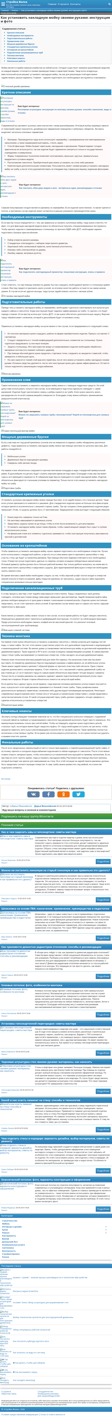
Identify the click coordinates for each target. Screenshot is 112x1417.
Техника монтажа (15, 55)
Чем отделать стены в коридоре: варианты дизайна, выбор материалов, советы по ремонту (55, 1140)
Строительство (9, 1220)
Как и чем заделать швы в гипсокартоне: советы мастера (38, 832)
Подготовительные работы (19, 38)
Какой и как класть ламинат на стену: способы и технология (40, 1100)
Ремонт (4, 863)
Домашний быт (10, 1241)
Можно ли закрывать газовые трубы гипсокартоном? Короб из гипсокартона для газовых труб (64, 416)
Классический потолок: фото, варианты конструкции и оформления (45, 1179)
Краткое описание (15, 32)
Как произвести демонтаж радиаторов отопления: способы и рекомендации (51, 946)
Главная (52, 4)
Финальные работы (16, 61)
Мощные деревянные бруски (20, 44)
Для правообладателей (49, 1396)
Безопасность (9, 1251)
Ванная (5, 1238)
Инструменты (9, 1235)
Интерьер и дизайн (12, 1226)
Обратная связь (8, 1394)
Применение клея (15, 41)
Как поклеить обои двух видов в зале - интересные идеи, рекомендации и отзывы (60, 188)
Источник (5, 779)
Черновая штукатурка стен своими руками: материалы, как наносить (46, 1062)
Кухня (5, 1229)
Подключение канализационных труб (25, 52)
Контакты (75, 4)
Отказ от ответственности (52, 1414)
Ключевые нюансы (16, 58)
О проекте (63, 4)
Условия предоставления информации (19, 1414)
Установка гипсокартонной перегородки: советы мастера (38, 1023)
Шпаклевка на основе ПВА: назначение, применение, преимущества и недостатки (55, 908)
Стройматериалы (11, 1254)
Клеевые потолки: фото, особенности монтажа (31, 985)
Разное (5, 1257)
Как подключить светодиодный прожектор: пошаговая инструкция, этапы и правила (62, 272)
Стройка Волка (16, 2)
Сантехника (8, 1247)
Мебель (6, 1223)
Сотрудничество (45, 1391)
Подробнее (103, 861)
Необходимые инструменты (20, 35)
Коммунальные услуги (13, 1244)
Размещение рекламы (48, 1394)
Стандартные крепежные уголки (22, 47)
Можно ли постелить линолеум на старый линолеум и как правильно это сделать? (55, 870)
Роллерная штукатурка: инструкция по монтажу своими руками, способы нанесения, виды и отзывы (64, 111)
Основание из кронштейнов (20, 50)
